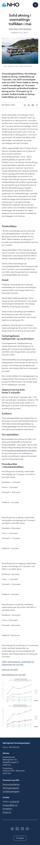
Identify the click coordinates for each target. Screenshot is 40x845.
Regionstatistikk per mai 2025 (14, 675)
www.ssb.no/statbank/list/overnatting (21, 450)
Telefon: (11, 802)
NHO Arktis (13, 29)
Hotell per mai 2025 (10, 670)
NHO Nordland (25, 29)
